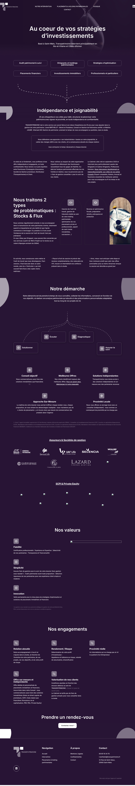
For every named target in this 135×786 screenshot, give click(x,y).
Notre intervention (43, 6)
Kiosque (96, 6)
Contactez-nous (67, 725)
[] (16, 771)
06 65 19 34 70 (104, 754)
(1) (29, 384)
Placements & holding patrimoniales (72, 6)
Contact (67, 9)
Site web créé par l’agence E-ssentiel (110, 778)
